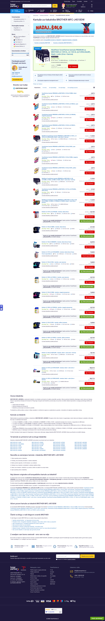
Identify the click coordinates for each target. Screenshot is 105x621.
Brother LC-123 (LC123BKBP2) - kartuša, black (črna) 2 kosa (56, 242)
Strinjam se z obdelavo (66, 559)
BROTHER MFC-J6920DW (81, 448)
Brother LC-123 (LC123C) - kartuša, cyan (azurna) (54, 262)
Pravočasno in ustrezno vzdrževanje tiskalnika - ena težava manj (27, 526)
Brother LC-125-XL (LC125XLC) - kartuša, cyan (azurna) (55, 277)
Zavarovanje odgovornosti (36, 588)
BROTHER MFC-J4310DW (59, 447)
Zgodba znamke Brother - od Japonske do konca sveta (25, 520)
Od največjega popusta (73, 87)
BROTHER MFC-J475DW (59, 442)
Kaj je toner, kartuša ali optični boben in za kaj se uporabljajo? (80, 75)
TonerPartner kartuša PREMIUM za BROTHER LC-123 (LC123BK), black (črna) (65, 506)
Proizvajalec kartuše (18, 25)
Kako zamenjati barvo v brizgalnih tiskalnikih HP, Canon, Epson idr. (28, 523)
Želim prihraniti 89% (88, 236)
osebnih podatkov (71, 559)
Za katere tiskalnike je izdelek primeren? (59, 62)
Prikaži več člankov (37, 84)
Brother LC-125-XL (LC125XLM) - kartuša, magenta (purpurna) (57, 307)
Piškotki (32, 574)
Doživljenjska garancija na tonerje (38, 586)
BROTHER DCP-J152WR (16, 447)
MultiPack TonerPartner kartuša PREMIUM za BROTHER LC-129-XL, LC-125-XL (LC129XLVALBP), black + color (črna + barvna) (71, 52)
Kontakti (85, 1)
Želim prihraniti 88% (88, 286)
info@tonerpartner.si (17, 76)
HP (51, 578)
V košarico (74, 66)
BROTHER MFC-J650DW (59, 444)
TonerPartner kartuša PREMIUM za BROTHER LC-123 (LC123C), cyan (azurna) (55, 489)
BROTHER (52, 15)
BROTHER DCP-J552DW (16, 450)
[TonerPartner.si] (14, 6)
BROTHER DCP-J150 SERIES (17, 444)
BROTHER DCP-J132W (15, 442)
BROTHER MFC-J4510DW (59, 450)
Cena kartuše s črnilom (19, 51)
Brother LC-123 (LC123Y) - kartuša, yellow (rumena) (54, 322)
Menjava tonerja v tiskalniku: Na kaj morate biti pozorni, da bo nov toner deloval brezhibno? (34, 528)
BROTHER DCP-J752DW (37, 442)
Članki (73, 1)
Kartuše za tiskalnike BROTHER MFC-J (62, 43)
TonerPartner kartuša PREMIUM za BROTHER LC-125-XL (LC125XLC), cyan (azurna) (54, 491)
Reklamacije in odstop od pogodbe (38, 576)
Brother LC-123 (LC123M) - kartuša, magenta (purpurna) (55, 292)
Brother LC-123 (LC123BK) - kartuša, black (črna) (54, 226)
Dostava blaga (67, 1)
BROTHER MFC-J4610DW (81, 442)
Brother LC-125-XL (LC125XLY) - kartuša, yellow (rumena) (56, 337)
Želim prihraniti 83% (88, 271)
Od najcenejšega (52, 87)
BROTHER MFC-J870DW (59, 445)
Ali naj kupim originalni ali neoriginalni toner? (48, 80)
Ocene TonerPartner (35, 592)
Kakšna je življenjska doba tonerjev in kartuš (79, 80)
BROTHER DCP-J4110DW (38, 444)
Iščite (55, 5)
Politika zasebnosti (34, 572)
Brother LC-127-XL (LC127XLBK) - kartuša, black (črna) (55, 211)
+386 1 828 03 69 (71, 6)
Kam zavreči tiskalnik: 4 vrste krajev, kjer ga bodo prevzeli (26, 529)
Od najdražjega (62, 87)
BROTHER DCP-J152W (15, 445)
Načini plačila (33, 582)
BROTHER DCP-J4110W (37, 445)
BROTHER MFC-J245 (37, 447)
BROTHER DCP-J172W (15, 448)
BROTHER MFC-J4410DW (59, 448)
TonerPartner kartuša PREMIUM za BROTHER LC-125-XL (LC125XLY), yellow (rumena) (57, 492)
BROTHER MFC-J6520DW (81, 445)
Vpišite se (83, 6)
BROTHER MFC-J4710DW (81, 444)
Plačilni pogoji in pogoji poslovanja (38, 570)
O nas (51, 570)
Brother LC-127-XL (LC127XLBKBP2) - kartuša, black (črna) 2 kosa (58, 252)
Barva (13, 34)
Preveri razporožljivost (88, 256)
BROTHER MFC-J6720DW (81, 447)
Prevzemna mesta (34, 580)
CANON (52, 580)
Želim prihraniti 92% (88, 362)
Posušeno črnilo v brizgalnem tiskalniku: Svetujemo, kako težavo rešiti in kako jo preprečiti (34, 521)
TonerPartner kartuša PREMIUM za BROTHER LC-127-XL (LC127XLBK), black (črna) (53, 494)
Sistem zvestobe (34, 584)
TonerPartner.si (54, 567)
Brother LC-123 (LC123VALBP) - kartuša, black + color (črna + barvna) (59, 352)
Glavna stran (35, 15)
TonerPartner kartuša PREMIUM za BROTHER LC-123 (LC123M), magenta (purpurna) (68, 508)
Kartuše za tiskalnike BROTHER (42, 43)
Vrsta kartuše (16, 17)
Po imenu (45, 87)
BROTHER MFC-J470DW (37, 448)
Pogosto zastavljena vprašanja (37, 590)
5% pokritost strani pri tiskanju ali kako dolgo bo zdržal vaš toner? (50, 75)
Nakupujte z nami (35, 567)
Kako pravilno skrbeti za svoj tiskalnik (21, 525)
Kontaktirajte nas (17, 79)
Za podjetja (79, 1)
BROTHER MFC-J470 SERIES (39, 450)
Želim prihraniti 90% (88, 221)
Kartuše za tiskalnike (44, 15)
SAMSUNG (52, 582)
